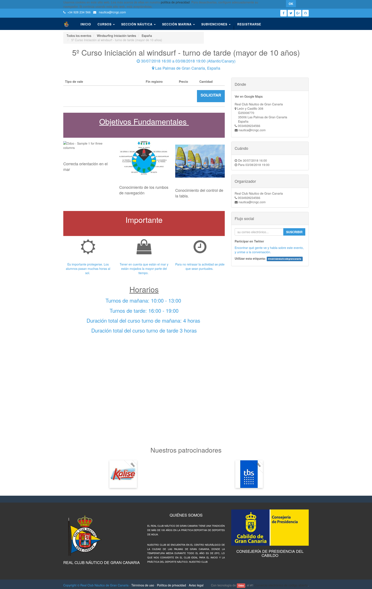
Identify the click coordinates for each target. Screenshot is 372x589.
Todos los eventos (79, 35)
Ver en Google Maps (249, 96)
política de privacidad (175, 2)
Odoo (241, 585)
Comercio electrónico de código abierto (281, 585)
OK (291, 4)
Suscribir (294, 232)
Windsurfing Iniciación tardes (116, 35)
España (147, 35)
